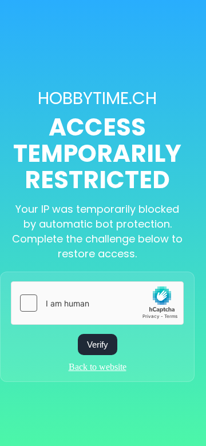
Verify (97, 344)
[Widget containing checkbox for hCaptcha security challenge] (97, 303)
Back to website (97, 367)
